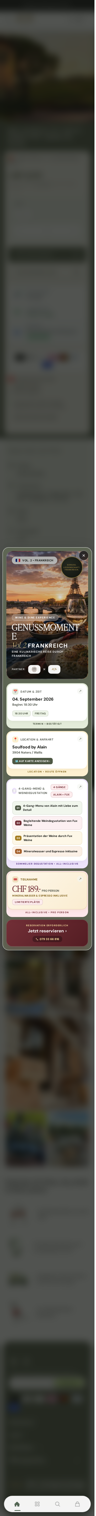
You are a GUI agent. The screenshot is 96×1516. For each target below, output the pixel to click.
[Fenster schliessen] (84, 555)
